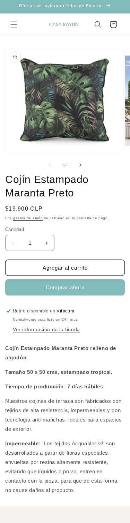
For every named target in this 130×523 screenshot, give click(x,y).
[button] (13, 24)
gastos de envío (28, 218)
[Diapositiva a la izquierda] (50, 165)
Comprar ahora (65, 287)
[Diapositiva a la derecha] (80, 165)
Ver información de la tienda (46, 329)
